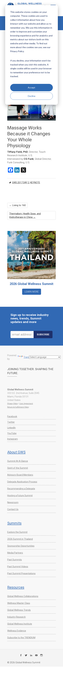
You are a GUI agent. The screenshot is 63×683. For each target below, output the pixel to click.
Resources (15, 587)
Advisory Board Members (20, 475)
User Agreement (26, 404)
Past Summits (14, 559)
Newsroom (12, 502)
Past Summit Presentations (21, 573)
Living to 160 (17, 205)
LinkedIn (11, 427)
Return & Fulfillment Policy (18, 407)
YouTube (11, 433)
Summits (14, 523)
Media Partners (15, 552)
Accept (31, 87)
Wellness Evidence (16, 630)
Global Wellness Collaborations (22, 596)
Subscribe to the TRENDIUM (21, 637)
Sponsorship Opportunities (20, 546)
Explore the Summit (17, 532)
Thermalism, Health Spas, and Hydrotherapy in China (25, 215)
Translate (28, 357)
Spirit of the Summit (17, 468)
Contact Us (12, 509)
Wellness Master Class (18, 603)
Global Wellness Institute (19, 624)
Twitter (11, 422)
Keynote (35, 182)
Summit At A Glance (17, 461)
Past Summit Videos (17, 566)
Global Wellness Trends (19, 610)
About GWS (16, 452)
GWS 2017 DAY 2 (20, 182)
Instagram (12, 439)
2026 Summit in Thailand (20, 539)
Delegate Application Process (22, 481)
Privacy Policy (12, 404)
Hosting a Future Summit (20, 495)
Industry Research (16, 617)
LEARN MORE (32, 291)
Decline (31, 96)
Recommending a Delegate (21, 488)
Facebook (12, 416)
